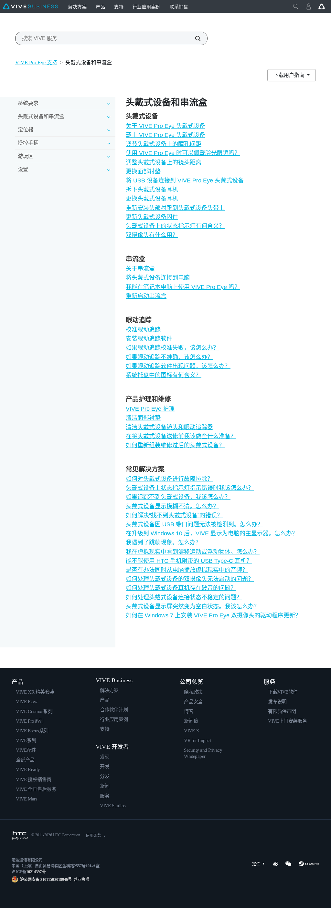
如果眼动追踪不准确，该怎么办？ (169, 357)
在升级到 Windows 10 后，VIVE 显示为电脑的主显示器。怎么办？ (212, 533)
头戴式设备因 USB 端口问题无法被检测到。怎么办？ (194, 524)
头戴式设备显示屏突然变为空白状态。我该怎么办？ (193, 606)
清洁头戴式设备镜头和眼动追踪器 (169, 427)
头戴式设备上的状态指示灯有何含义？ (175, 226)
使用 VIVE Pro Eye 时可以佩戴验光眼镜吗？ (183, 153)
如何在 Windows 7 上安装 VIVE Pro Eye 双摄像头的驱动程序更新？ (213, 615)
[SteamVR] (308, 863)
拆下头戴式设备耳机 (152, 189)
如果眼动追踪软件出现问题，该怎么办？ (178, 366)
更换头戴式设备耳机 (152, 198)
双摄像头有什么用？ (152, 235)
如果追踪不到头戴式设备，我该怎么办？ (178, 497)
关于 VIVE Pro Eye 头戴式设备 (165, 126)
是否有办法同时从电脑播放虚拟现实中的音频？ (187, 570)
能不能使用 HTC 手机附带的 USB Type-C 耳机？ (189, 561)
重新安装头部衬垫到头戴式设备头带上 (175, 208)
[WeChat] (288, 863)
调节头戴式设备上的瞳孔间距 (163, 144)
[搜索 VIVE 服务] (194, 38)
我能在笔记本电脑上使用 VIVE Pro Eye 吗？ (183, 287)
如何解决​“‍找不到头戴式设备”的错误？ (174, 515)
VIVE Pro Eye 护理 (150, 409)
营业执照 (80, 879)
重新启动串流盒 (146, 296)
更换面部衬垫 (143, 171)
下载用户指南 (289, 75)
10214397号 (36, 872)
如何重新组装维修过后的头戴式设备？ (175, 445)
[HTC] (20, 835)
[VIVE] (30, 6)
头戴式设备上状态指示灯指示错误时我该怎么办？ (190, 488)
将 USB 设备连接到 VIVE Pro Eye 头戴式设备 (185, 180)
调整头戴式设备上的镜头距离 (163, 162)
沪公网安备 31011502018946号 (46, 879)
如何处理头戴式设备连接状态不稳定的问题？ (184, 597)
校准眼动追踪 (143, 329)
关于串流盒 (140, 268)
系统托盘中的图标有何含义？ (163, 375)
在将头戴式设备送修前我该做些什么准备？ (181, 436)
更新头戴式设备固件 (152, 217)
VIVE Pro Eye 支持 (36, 62)
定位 (256, 864)
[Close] (295, 6)
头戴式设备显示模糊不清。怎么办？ (172, 506)
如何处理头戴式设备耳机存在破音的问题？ (181, 588)
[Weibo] (275, 863)
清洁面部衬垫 (143, 418)
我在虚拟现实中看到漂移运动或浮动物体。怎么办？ (193, 552)
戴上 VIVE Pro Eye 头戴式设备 (165, 135)
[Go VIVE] (321, 6)
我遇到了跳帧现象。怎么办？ (163, 542)
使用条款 (93, 835)
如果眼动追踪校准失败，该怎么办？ (172, 348)
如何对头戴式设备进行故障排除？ (169, 479)
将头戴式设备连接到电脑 (158, 277)
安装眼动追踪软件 (149, 338)
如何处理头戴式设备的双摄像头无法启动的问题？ (190, 579)
